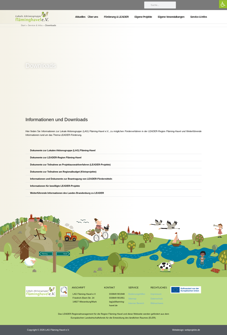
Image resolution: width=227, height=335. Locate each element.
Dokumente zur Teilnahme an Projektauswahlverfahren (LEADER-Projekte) (70, 164)
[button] (113, 150)
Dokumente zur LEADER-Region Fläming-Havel (55, 157)
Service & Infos (198, 16)
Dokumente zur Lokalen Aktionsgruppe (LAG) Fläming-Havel (62, 150)
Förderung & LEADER (116, 16)
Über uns (93, 16)
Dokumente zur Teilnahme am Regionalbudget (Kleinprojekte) (63, 171)
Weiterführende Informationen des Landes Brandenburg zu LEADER (67, 193)
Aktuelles (80, 16)
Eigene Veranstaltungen (171, 16)
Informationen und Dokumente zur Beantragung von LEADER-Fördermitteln (71, 178)
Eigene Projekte (143, 16)
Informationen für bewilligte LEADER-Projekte (55, 186)
